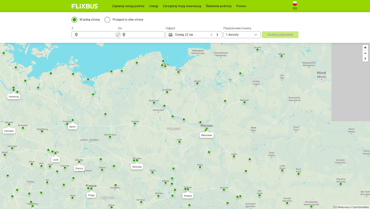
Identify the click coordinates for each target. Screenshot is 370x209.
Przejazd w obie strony (128, 19)
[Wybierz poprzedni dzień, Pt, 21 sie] (211, 34)
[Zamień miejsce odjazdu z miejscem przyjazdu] (118, 34)
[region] (185, 126)
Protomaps (344, 207)
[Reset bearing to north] (365, 59)
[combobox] (98, 34)
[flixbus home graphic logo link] (85, 6)
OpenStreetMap (360, 207)
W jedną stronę (90, 19)
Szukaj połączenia (280, 34)
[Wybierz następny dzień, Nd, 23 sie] (217, 34)
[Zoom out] (365, 53)
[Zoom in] (365, 47)
